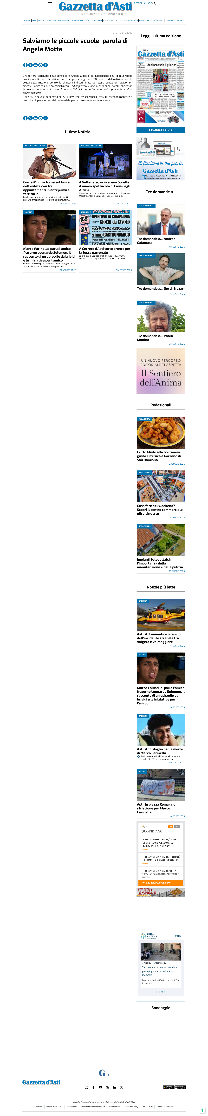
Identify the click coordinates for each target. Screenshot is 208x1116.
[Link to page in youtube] (100, 1087)
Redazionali (144, 20)
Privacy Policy (132, 1107)
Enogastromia (76, 20)
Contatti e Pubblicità (54, 1107)
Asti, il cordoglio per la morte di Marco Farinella (160, 751)
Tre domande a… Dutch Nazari (161, 288)
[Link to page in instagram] (86, 1087)
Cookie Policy (147, 1107)
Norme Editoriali (116, 1107)
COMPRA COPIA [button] (161, 130)
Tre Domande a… (110, 20)
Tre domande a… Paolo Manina (155, 338)
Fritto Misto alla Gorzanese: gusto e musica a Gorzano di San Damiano (159, 456)
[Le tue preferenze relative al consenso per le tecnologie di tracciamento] (202, 1110)
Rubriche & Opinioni (129, 20)
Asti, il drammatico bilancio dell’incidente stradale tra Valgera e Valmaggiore (159, 638)
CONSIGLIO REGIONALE (174, 20)
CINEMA (65, 20)
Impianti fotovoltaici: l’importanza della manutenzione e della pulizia (160, 563)
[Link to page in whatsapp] (40, 65)
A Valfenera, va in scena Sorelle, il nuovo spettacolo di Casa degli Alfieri (104, 186)
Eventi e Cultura (53, 20)
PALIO (34, 20)
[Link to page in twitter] (30, 65)
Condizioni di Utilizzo (165, 1107)
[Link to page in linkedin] (35, 65)
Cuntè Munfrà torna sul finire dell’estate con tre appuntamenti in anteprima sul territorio (48, 188)
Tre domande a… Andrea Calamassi (156, 240)
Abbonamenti (72, 1107)
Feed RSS (39, 1107)
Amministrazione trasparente (93, 1107)
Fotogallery (158, 20)
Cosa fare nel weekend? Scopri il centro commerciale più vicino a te (160, 509)
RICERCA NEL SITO (143, 3)
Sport (87, 20)
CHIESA (41, 20)
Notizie (27, 20)
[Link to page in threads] (45, 65)
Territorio (97, 20)
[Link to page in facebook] (25, 65)
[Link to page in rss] (107, 1087)
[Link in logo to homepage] (49, 1082)
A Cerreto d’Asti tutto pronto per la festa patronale (104, 250)
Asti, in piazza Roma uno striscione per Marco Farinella (156, 808)
